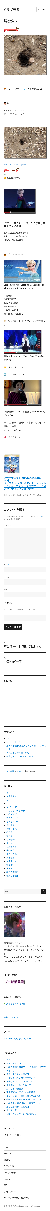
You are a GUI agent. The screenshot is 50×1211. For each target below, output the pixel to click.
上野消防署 (11, 1110)
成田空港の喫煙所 (14, 1088)
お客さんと (11, 796)
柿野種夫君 (11, 846)
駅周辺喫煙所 (12, 875)
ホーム (7, 1147)
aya (8, 495)
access (7, 1154)
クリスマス (11, 803)
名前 (6, 564)
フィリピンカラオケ (15, 810)
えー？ (29, 495)
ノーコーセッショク (15, 742)
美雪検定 (10, 857)
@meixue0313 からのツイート (18, 1038)
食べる (9, 868)
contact (8, 1179)
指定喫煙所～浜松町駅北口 (18, 1085)
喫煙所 (9, 832)
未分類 (9, 843)
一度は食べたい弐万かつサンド (20, 756)
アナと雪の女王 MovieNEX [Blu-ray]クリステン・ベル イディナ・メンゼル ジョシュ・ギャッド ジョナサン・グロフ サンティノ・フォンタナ (25, 483)
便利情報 (10, 825)
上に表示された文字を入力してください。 (21, 609)
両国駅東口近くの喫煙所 (17, 753)
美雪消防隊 (11, 861)
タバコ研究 (11, 807)
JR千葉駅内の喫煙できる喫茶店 (20, 1092)
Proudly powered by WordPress (27, 1206)
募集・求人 (11, 828)
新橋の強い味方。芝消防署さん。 (21, 1114)
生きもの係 (36, 495)
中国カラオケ (12, 818)
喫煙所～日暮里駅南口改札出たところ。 (24, 1099)
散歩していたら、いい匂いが (19, 1081)
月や (8, 738)
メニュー (41, 9)
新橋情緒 (10, 839)
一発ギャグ (11, 814)
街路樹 (9, 864)
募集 (6, 1185)
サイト (6, 589)
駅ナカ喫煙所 (12, 872)
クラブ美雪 (11, 9)
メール (7, 577)
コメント (8, 525)
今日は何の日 (12, 821)
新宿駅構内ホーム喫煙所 (17, 1106)
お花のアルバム (11, 1017)
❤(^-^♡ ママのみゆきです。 (17, 1198)
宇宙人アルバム (11, 1191)
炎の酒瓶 (10, 850)
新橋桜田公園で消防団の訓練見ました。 (24, 1103)
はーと (9, 800)
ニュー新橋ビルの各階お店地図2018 (23, 1096)
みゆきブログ (10, 1172)
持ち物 (9, 836)
